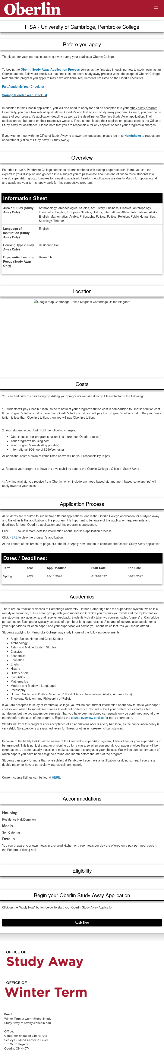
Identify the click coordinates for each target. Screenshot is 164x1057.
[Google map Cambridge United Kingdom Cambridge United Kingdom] (82, 336)
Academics (82, 596)
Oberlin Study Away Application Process (50, 69)
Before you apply (82, 44)
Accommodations (82, 798)
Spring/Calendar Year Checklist (24, 95)
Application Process (82, 503)
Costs (82, 383)
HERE (13, 531)
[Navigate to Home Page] (32, 8)
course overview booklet (87, 717)
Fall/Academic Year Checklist (23, 86)
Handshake (132, 135)
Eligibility (82, 870)
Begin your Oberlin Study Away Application (82, 895)
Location (82, 291)
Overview (82, 157)
